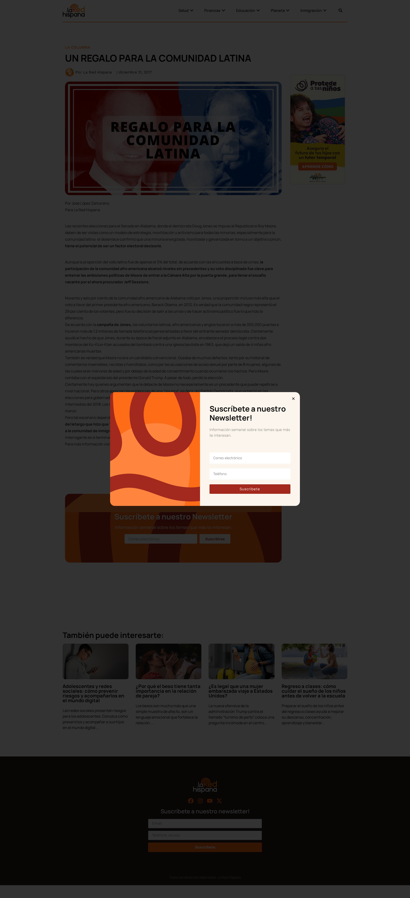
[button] (293, 398)
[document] (205, 449)
